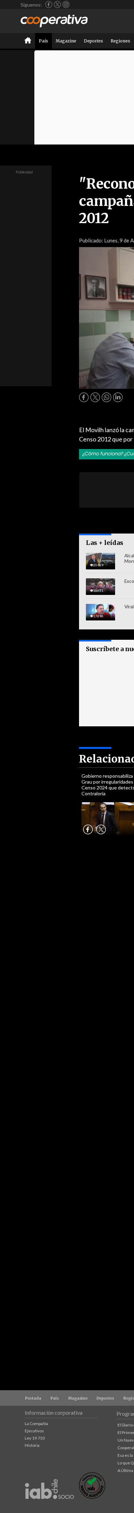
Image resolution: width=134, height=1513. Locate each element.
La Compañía (36, 1423)
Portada (33, 1398)
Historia (32, 1445)
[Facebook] (48, 4)
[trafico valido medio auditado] (92, 1497)
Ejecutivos (34, 1430)
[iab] (49, 1506)
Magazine (66, 40)
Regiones (120, 40)
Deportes (93, 40)
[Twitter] (57, 4)
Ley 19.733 (35, 1438)
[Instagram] (66, 4)
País (43, 40)
